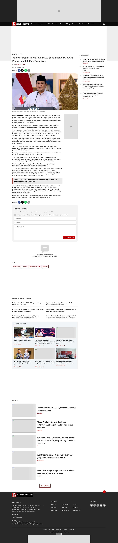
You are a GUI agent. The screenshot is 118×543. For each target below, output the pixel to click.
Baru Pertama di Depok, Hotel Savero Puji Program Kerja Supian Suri (23, 363)
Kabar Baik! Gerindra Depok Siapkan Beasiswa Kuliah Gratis (65, 362)
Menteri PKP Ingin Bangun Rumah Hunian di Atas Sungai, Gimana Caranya (56, 472)
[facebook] (19, 70)
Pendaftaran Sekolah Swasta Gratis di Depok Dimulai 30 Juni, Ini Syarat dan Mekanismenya (93, 77)
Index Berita (45, 486)
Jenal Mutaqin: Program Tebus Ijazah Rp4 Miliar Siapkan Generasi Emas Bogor (93, 68)
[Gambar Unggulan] (45, 110)
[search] (100, 24)
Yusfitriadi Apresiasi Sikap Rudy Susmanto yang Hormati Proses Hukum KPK (55, 456)
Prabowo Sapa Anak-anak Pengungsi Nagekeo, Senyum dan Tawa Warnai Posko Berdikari (25, 317)
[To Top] (104, 491)
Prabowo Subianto (35, 267)
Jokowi (25, 267)
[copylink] (28, 70)
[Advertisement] (59, 11)
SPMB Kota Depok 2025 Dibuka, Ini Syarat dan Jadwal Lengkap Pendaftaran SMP (93, 95)
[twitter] (22, 70)
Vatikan (45, 267)
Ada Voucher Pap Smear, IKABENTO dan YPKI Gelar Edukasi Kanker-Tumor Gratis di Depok (45, 342)
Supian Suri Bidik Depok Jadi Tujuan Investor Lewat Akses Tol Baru (65, 342)
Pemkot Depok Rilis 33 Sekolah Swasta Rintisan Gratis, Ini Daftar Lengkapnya (94, 60)
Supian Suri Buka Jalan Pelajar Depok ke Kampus (22, 341)
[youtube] (101, 505)
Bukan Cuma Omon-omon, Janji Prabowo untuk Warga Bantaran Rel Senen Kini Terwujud (27, 310)
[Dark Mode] (104, 24)
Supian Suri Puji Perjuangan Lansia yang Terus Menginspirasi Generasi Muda (45, 363)
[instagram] (97, 505)
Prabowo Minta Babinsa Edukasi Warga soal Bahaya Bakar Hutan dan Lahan (27, 304)
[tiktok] (104, 505)
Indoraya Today (20, 64)
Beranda (14, 54)
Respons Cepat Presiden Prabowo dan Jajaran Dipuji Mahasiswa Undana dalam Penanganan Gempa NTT (61, 317)
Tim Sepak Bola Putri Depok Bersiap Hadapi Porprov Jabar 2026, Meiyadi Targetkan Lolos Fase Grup (56, 441)
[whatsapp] (25, 70)
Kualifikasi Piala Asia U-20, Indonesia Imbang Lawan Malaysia (56, 409)
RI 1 (21, 54)
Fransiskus (16, 267)
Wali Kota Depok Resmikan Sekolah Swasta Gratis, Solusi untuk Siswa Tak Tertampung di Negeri (93, 86)
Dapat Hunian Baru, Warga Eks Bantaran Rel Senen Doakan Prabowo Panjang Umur (60, 304)
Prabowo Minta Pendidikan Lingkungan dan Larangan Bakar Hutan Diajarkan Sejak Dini (61, 310)
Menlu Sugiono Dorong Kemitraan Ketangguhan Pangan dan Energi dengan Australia (55, 425)
